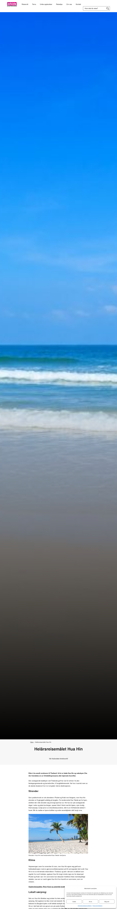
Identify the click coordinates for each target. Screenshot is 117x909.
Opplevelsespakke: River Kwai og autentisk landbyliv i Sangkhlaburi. (54, 887)
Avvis (90, 901)
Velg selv (106, 901)
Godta (74, 901)
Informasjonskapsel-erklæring (85, 905)
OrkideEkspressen (12, 4)
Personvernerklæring (97, 905)
